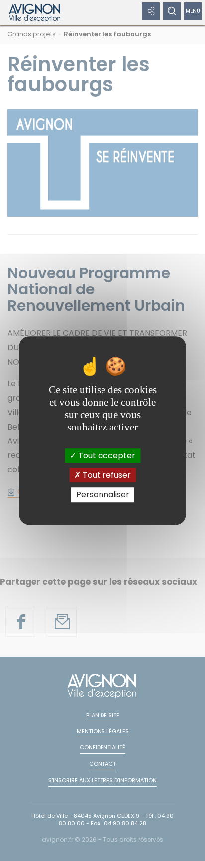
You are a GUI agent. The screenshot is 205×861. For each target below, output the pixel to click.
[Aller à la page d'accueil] (35, 12)
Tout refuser (106, 475)
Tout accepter (105, 455)
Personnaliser (102, 495)
